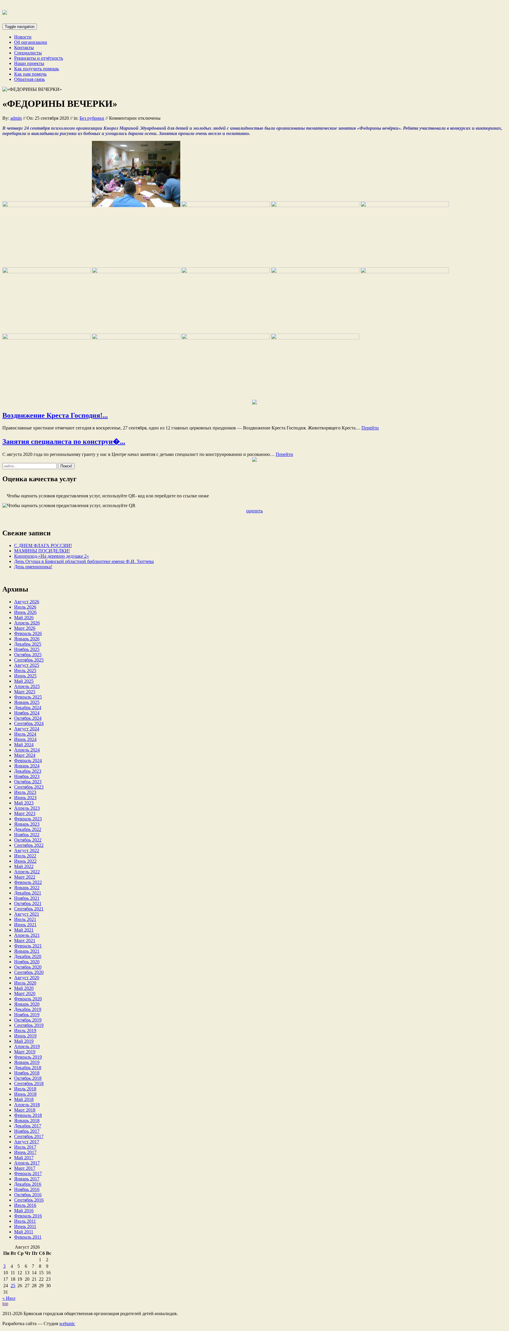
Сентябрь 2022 (29, 845)
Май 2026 (24, 617)
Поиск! (66, 466)
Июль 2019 (25, 1030)
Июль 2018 (25, 1088)
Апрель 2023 (27, 808)
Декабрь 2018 (27, 1067)
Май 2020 (24, 988)
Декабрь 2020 (27, 956)
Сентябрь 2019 (29, 1025)
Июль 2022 (25, 855)
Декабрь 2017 (27, 1125)
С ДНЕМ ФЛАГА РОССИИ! (43, 545)
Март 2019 (24, 1051)
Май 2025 (24, 681)
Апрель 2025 (27, 686)
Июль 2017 (25, 1147)
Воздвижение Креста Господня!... (55, 415)
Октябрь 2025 (28, 654)
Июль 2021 (25, 919)
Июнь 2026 (25, 612)
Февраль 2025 (28, 696)
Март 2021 (24, 940)
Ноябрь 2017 (26, 1131)
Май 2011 (23, 1231)
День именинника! (33, 566)
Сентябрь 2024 (29, 723)
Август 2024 (26, 728)
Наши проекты (29, 63)
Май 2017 (24, 1157)
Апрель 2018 (27, 1104)
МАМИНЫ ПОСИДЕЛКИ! (42, 550)
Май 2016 (24, 1210)
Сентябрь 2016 (29, 1199)
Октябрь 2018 (28, 1078)
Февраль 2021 (28, 945)
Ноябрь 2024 (26, 712)
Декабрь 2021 (27, 892)
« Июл (8, 1298)
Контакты (24, 47)
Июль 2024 (25, 734)
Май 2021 (24, 929)
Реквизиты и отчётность (38, 58)
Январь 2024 (26, 765)
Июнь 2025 (25, 675)
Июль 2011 (25, 1221)
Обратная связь (29, 79)
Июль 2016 (25, 1205)
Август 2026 (26, 601)
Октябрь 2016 (28, 1194)
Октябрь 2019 (28, 1019)
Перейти (370, 427)
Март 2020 (24, 993)
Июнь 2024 (25, 739)
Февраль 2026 (28, 633)
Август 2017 (26, 1141)
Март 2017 (24, 1168)
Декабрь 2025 (27, 644)
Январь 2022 (26, 887)
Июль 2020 (25, 982)
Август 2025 (26, 665)
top (5, 1303)
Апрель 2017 (27, 1162)
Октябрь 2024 (28, 718)
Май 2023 (24, 802)
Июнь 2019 (25, 1035)
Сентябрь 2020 (29, 972)
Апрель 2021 (27, 935)
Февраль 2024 (28, 760)
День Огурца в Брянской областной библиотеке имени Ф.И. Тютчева (84, 561)
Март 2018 (24, 1109)
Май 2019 (24, 1041)
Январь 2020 (26, 1004)
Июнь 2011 (25, 1226)
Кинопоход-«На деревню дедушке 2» (51, 556)
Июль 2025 (25, 670)
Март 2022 (24, 876)
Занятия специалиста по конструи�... (63, 441)
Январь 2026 (26, 638)
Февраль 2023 (28, 818)
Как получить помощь (36, 68)
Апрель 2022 (27, 871)
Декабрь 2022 (27, 829)
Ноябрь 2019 (26, 1014)
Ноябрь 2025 (26, 649)
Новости (23, 36)
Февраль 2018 (28, 1115)
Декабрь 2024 (27, 707)
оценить (254, 510)
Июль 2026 (25, 606)
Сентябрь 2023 (29, 786)
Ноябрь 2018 (26, 1072)
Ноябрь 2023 (26, 776)
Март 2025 (24, 691)
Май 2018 (24, 1099)
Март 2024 (24, 755)
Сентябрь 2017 (29, 1136)
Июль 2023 (25, 792)
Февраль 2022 (28, 882)
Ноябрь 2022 (26, 834)
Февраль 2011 (28, 1237)
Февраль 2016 (28, 1215)
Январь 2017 (26, 1178)
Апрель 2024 (27, 749)
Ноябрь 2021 (26, 898)
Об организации (30, 42)
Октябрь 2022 (28, 839)
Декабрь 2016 (27, 1184)
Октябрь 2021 (28, 903)
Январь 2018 (26, 1120)
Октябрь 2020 (28, 966)
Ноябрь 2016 (26, 1189)
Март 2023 (24, 813)
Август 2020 (26, 977)
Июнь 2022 (25, 861)
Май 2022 (24, 866)
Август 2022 (26, 850)
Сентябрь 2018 (29, 1083)
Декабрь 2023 (27, 771)
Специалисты (28, 52)
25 (13, 1285)
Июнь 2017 (25, 1152)
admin (16, 118)
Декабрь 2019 (27, 1009)
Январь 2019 (26, 1062)
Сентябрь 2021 (29, 908)
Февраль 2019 (28, 1057)
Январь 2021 (26, 951)
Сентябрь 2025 (29, 659)
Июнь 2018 (25, 1094)
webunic (67, 1323)
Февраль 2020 (28, 998)
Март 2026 (24, 628)
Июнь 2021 (25, 924)
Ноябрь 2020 (26, 961)
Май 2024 (24, 744)
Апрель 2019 (27, 1046)
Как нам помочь (30, 73)
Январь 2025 (26, 702)
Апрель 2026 (27, 622)
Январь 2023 (26, 824)
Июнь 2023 (25, 797)
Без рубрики (92, 118)
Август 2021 (26, 914)
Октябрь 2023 (28, 781)
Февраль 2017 (28, 1173)
